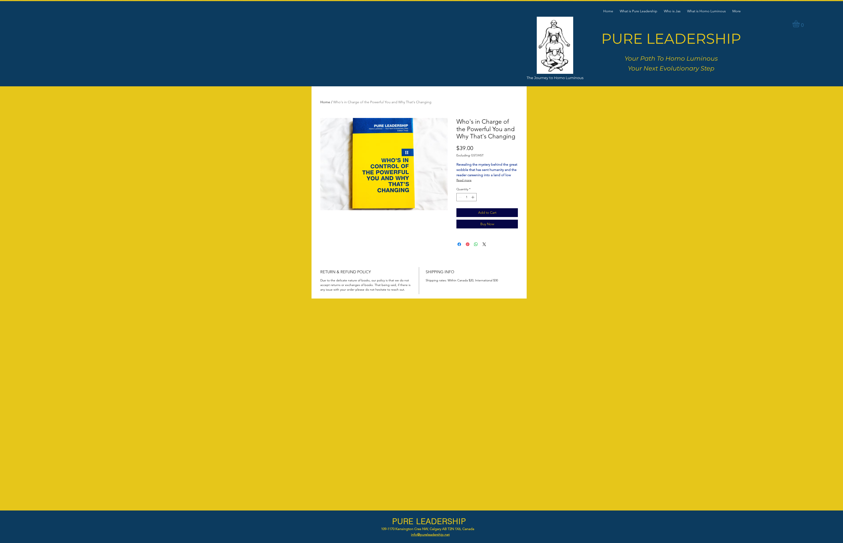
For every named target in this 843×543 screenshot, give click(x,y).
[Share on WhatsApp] (476, 244)
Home (325, 102)
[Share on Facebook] (459, 244)
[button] (800, 23)
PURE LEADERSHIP (671, 38)
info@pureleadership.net (430, 534)
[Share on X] (484, 244)
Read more (464, 180)
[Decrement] (460, 197)
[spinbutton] (466, 197)
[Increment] (473, 197)
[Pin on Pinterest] (467, 244)
